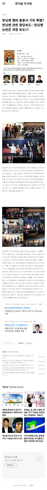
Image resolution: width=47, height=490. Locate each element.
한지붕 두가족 (23, 3)
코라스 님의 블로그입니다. (14, 460)
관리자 (32, 485)
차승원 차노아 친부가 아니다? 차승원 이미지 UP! (16, 365)
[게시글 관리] (12, 343)
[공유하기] (9, 343)
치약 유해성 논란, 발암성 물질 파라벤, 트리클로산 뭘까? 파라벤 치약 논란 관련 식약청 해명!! (17, 369)
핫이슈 (5, 352)
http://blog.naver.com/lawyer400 (18, 321)
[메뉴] (3, 3)
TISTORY (24, 485)
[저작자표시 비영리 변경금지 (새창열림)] (29, 343)
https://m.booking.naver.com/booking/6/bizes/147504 (21, 304)
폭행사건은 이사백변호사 (16, 325)
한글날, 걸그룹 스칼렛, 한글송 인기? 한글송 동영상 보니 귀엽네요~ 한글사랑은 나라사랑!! (18, 361)
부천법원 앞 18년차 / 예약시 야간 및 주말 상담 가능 (23, 312)
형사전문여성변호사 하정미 (17, 307)
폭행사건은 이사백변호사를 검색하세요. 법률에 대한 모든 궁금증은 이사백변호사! (16, 329)
